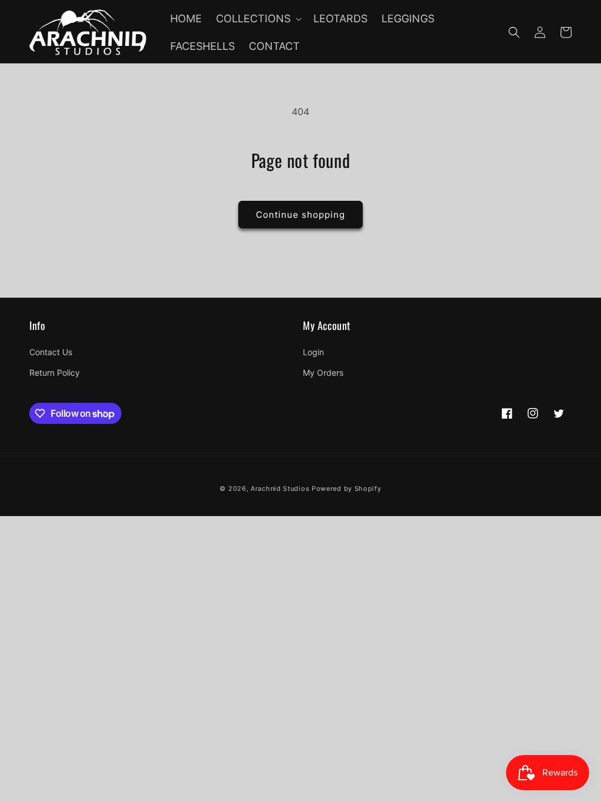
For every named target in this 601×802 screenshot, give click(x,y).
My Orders (323, 373)
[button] (257, 18)
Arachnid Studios (280, 488)
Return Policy (54, 373)
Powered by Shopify (346, 488)
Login (313, 352)
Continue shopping (300, 214)
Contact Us (50, 352)
